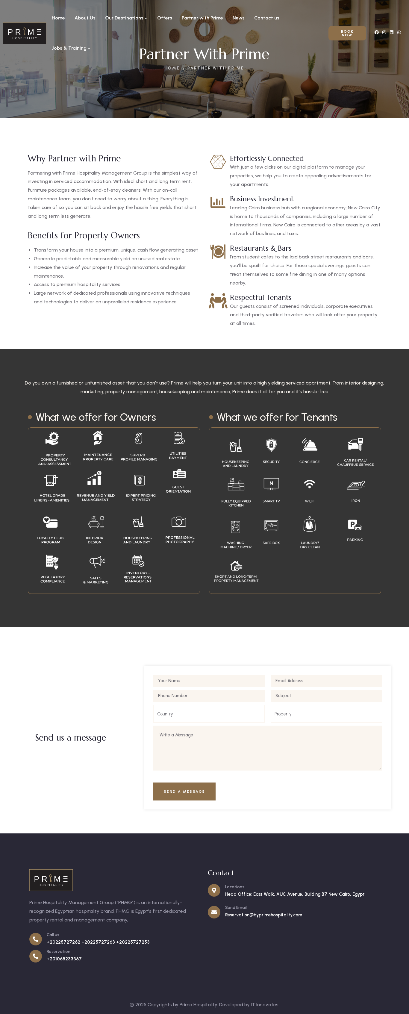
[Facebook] (377, 32)
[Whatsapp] (399, 32)
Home (172, 68)
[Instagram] (384, 32)
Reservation (58, 951)
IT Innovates (264, 1004)
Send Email (236, 907)
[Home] (24, 33)
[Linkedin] (392, 32)
